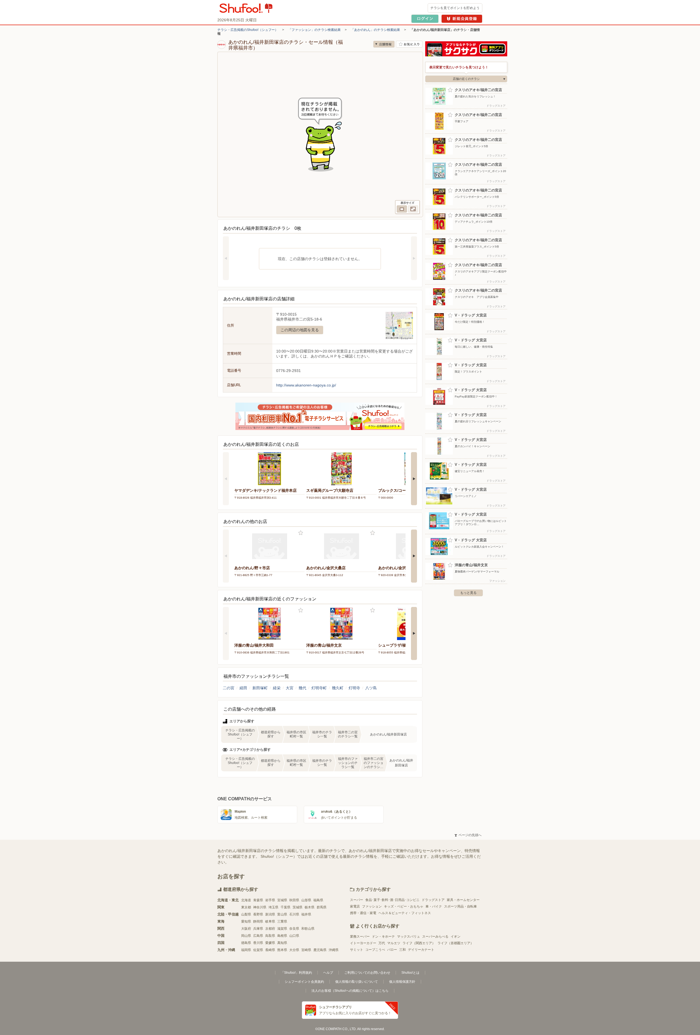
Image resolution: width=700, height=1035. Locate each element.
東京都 (246, 907)
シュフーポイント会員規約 (304, 982)
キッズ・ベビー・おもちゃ (403, 906)
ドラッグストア (433, 900)
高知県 (282, 943)
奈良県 (294, 929)
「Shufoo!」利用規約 (296, 973)
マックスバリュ (408, 936)
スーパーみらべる (435, 936)
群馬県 (321, 907)
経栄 (277, 688)
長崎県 (270, 950)
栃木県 (309, 907)
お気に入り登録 (300, 533)
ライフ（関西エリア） (418, 943)
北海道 (246, 900)
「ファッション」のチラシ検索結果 (314, 30)
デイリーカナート (421, 950)
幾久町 (337, 688)
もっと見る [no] (468, 593)
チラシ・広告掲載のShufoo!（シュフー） (247, 30)
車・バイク (433, 906)
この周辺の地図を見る (300, 330)
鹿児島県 (319, 950)
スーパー (356, 900)
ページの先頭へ (468, 835)
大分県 (294, 950)
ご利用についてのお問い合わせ (367, 973)
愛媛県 (270, 943)
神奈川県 (259, 907)
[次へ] (414, 258)
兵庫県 (258, 929)
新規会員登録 (461, 18)
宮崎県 (306, 950)
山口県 (294, 936)
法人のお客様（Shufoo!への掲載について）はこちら (350, 991)
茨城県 (297, 907)
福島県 (318, 900)
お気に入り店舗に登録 (409, 44)
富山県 (282, 914)
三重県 (282, 921)
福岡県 (246, 950)
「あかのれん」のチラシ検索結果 (375, 30)
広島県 (258, 936)
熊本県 (282, 950)
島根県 (282, 936)
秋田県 (294, 900)
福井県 (306, 914)
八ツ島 (371, 688)
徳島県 (246, 943)
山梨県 (246, 914)
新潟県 (270, 914)
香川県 (258, 943)
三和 (402, 950)
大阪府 (246, 929)
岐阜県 (270, 921)
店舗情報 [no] (384, 44)
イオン (455, 936)
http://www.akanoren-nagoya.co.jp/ (306, 385)
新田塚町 (260, 688)
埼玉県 (273, 907)
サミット (356, 950)
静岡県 (258, 921)
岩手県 (270, 900)
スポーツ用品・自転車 (460, 906)
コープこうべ (375, 950)
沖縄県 (334, 950)
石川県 (294, 914)
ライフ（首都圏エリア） (456, 943)
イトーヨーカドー (363, 943)
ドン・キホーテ (383, 936)
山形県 (306, 900)
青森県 (258, 900)
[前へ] (226, 258)
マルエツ (393, 943)
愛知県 (246, 921)
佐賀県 (258, 950)
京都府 (270, 929)
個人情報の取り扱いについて (356, 982)
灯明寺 (354, 688)
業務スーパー (360, 936)
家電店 (355, 906)
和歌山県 (307, 929)
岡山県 (246, 936)
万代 (381, 943)
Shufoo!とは (410, 973)
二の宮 (228, 688)
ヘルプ (328, 973)
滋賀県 (282, 929)
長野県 (258, 914)
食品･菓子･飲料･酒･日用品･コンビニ (392, 900)
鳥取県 (270, 936)
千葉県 (285, 907)
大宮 (289, 688)
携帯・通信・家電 (363, 913)
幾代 (302, 688)
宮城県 (282, 900)
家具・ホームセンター (463, 900)
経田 (243, 688)
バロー (392, 950)
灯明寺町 (319, 688)
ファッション (372, 906)
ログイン (425, 18)
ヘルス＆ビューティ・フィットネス (404, 913)
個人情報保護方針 (402, 982)
